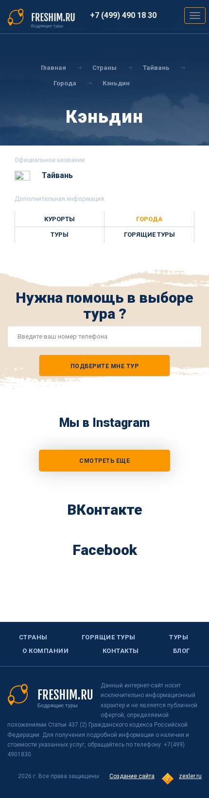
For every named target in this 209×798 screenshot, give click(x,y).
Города (64, 83)
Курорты (59, 219)
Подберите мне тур (104, 366)
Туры (60, 234)
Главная (53, 67)
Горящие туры (149, 234)
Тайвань (156, 67)
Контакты (121, 650)
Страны (104, 67)
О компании (45, 650)
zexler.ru (190, 776)
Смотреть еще (104, 460)
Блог (181, 650)
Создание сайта (132, 776)
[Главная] (41, 18)
